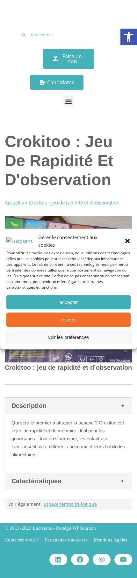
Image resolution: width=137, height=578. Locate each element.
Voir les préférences (68, 337)
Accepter (69, 302)
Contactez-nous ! (22, 539)
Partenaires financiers (66, 539)
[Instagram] (102, 559)
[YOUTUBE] (123, 559)
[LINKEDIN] (58, 559)
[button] (128, 37)
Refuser (68, 319)
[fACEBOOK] (80, 559)
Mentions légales (110, 539)
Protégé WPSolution (76, 528)
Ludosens (42, 528)
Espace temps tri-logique (70, 504)
